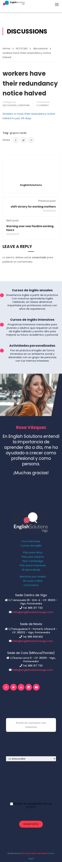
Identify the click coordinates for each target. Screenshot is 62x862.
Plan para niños (33, 552)
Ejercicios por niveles (33, 576)
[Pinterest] (31, 140)
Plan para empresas (33, 565)
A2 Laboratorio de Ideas (34, 853)
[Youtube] (36, 687)
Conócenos (31, 585)
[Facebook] (15, 140)
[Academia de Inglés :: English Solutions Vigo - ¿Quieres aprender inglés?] (14, 3)
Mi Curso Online (33, 581)
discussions (40, 48)
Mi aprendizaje (31, 569)
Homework (24, 105)
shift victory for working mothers (33, 206)
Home (6, 48)
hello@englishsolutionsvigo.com (32, 612)
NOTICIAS (22, 48)
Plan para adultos (33, 557)
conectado (39, 257)
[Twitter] (23, 140)
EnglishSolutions (31, 185)
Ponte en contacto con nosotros (31, 725)
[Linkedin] (21, 687)
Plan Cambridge (32, 561)
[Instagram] (29, 687)
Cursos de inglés (31, 545)
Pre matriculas (31, 541)
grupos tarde (18, 133)
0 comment (43, 105)
